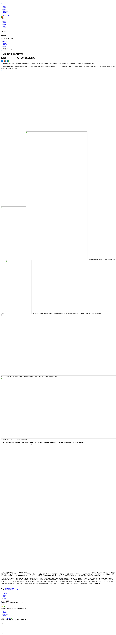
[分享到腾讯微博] (5, 61)
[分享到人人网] (7, 61)
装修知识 (5, 9)
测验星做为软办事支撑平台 (11, 589)
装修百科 (5, 11)
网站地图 (9, 618)
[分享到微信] (1, 17)
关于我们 (5, 7)
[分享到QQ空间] (2, 61)
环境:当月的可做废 (9, 588)
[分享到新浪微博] (2, 17)
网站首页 (5, 6)
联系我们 (5, 12)
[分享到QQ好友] (2, 606)
